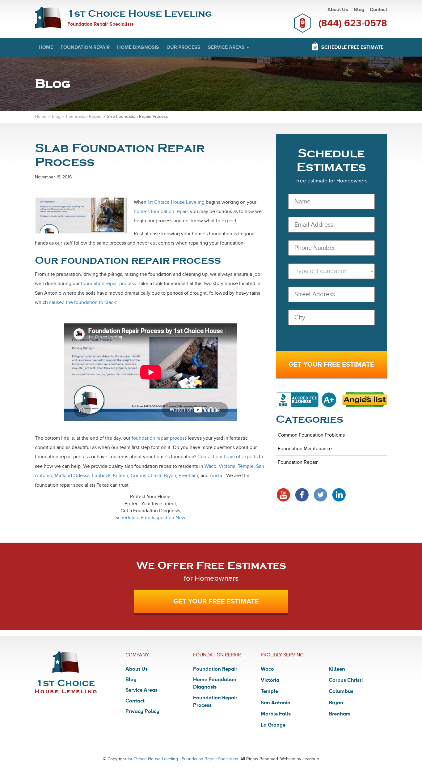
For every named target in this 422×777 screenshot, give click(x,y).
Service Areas (227, 47)
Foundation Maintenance (305, 449)
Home (46, 47)
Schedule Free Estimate (352, 47)
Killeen (120, 475)
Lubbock (101, 475)
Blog (359, 9)
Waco (210, 466)
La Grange (273, 725)
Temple (246, 466)
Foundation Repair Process (215, 701)
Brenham (188, 475)
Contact (378, 9)
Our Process (183, 47)
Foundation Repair (85, 47)
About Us (337, 9)
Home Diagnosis (138, 47)
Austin (217, 475)
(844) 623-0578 (353, 23)
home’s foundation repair (161, 211)
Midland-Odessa (72, 475)
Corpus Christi (146, 475)
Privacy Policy (142, 711)
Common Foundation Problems (311, 435)
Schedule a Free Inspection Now (150, 517)
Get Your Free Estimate (216, 601)
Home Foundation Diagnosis (214, 683)
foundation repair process (108, 283)
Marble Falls (276, 714)
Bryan (170, 475)
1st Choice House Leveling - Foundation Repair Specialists (182, 759)
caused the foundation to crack (82, 302)
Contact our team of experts (227, 457)
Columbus (341, 691)
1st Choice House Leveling (176, 202)
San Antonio (275, 703)
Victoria (227, 466)
